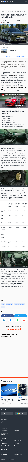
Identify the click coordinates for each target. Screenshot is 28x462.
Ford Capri (10, 271)
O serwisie (3, 452)
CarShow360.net (17, 440)
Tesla (9, 281)
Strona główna (4, 430)
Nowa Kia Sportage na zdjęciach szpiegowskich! (7, 400)
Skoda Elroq (14, 75)
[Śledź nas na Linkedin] (2, 422)
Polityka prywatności (18, 454)
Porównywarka (4, 443)
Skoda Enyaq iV (9, 304)
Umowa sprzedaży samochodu (4, 433)
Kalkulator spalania (17, 445)
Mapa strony (4, 428)
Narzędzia (3, 438)
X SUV (3, 306)
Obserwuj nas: (4, 419)
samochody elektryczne (19, 304)
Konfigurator (3, 440)
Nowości (3, 397)
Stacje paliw (16, 443)
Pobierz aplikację (4, 409)
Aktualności (16, 430)
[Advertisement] (14, 7)
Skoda (3, 304)
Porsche (3, 288)
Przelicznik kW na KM (5, 445)
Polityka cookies (4, 454)
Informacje (4, 449)
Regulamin (16, 452)
